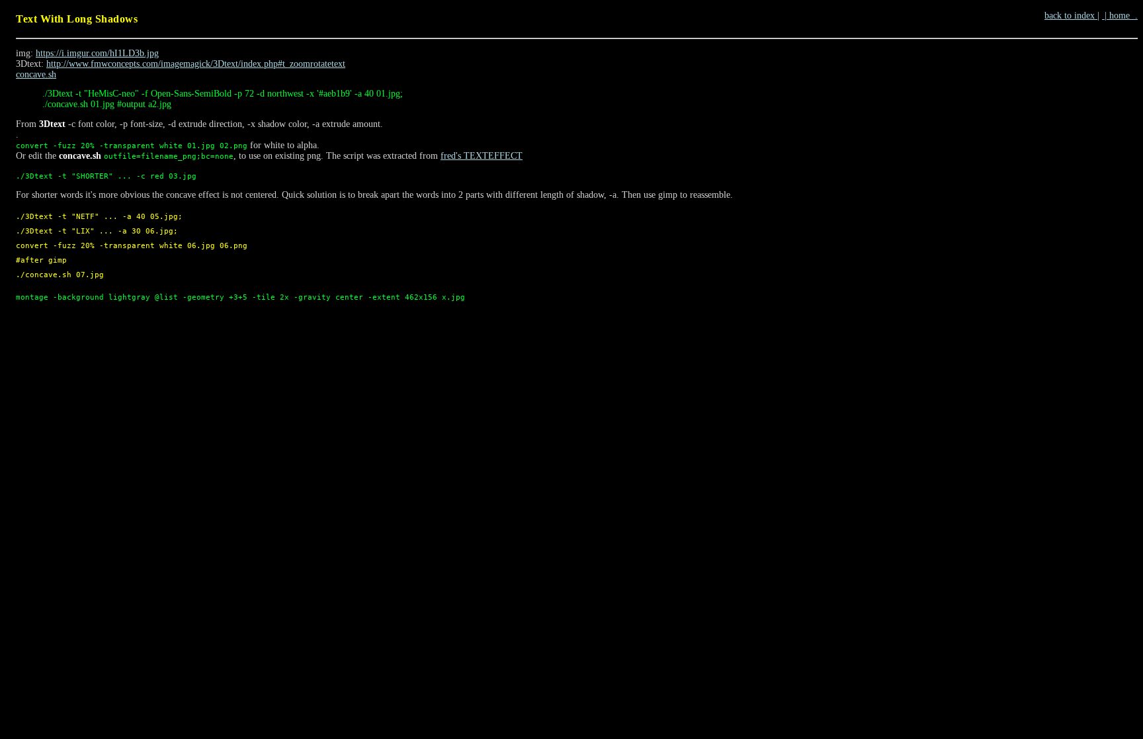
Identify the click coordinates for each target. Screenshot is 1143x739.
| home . (1120, 16)
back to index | (1071, 16)
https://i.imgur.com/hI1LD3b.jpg (97, 53)
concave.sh (36, 74)
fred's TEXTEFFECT (482, 156)
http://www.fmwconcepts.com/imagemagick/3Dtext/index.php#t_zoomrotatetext (195, 64)
